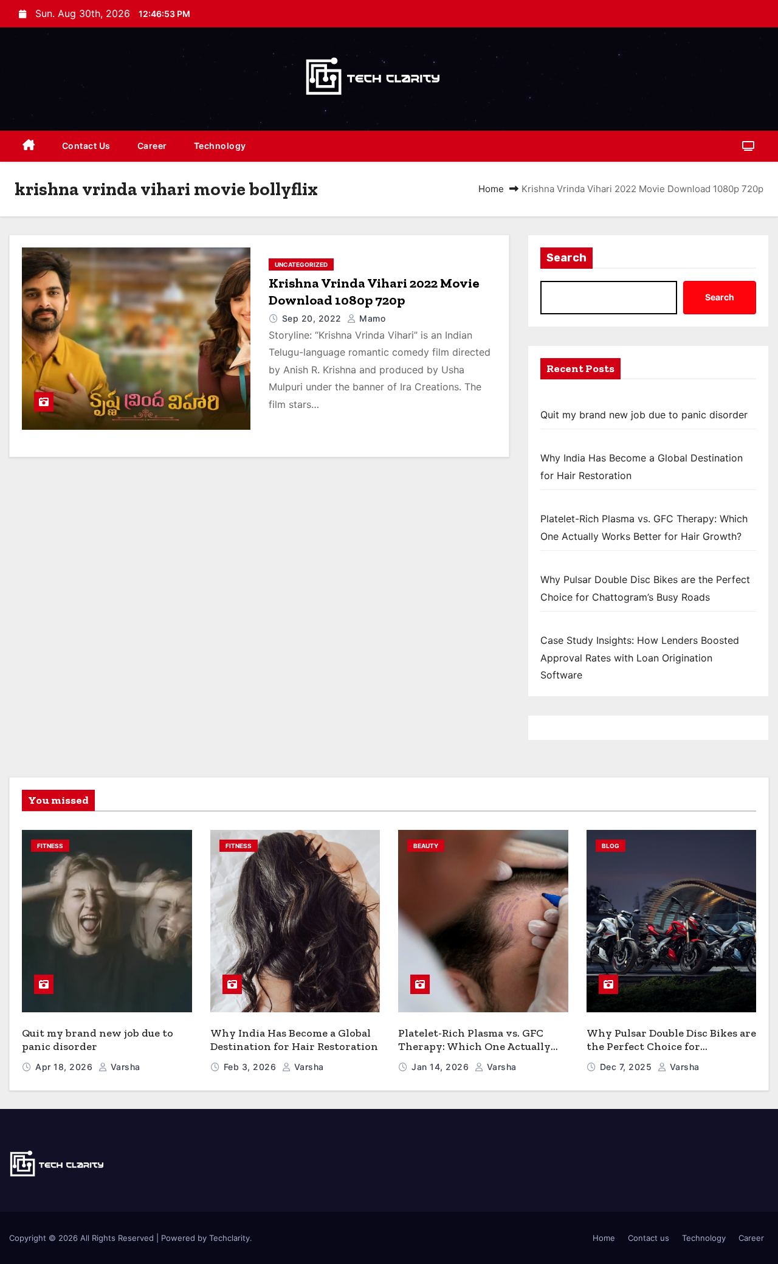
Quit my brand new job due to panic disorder (644, 415)
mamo (371, 318)
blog (610, 845)
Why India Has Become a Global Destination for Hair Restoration (294, 1040)
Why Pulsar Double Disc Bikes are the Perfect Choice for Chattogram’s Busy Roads (671, 1046)
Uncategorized (301, 264)
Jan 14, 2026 (441, 1067)
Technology (220, 145)
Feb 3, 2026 (251, 1067)
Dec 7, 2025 (627, 1067)
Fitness (50, 845)
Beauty (425, 845)
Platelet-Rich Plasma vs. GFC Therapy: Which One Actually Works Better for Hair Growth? (479, 1046)
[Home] (29, 146)
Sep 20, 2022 (313, 318)
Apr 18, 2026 (65, 1067)
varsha (124, 1067)
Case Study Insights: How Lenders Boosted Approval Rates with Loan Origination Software (639, 657)
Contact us (86, 145)
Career (152, 145)
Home (491, 189)
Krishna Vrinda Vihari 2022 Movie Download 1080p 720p (374, 291)
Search (566, 257)
